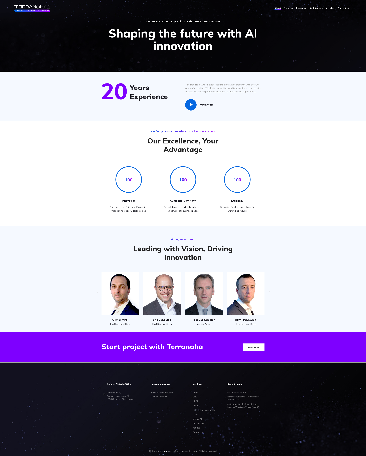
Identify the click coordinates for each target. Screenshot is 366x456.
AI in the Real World (236, 392)
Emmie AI (301, 8)
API (195, 414)
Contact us (343, 8)
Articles (330, 8)
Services (288, 8)
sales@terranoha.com (162, 392)
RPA (196, 401)
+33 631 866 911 (159, 396)
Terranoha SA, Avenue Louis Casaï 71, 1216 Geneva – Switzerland (120, 395)
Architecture (316, 8)
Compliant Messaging (204, 410)
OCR (196, 405)
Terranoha (166, 451)
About (277, 8)
